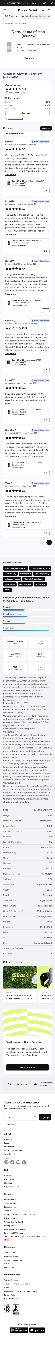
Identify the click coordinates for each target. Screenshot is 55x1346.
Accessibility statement (14, 1150)
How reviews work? (15, 119)
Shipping (8, 1183)
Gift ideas (8, 1263)
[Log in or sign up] (43, 10)
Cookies (7, 1287)
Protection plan (10, 1207)
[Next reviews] (49, 542)
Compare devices (11, 1256)
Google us (32, 1055)
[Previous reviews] (42, 542)
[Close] (52, 3)
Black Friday (9, 1267)
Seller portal (9, 1225)
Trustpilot (8, 1158)
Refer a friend (10, 1199)
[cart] (49, 10)
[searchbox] (38, 16)
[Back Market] (27, 10)
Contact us (8, 1175)
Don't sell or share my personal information (22, 1291)
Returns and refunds (12, 1187)
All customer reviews (13, 1260)
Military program (11, 1218)
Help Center (9, 1179)
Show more (10, 174)
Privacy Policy (10, 1295)
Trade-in (7, 1211)
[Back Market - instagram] (6, 1162)
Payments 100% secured (14, 1233)
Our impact (9, 1146)
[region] (27, 985)
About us (8, 1139)
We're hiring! (9, 1154)
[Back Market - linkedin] (24, 1162)
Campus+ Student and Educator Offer (20, 1214)
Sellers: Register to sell (13, 1222)
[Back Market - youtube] (18, 1162)
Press (6, 1143)
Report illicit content (12, 1298)
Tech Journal (9, 1252)
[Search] (23, 16)
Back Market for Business (14, 1229)
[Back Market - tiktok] (12, 1162)
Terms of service (11, 1280)
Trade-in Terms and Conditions (17, 1284)
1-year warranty (10, 1203)
